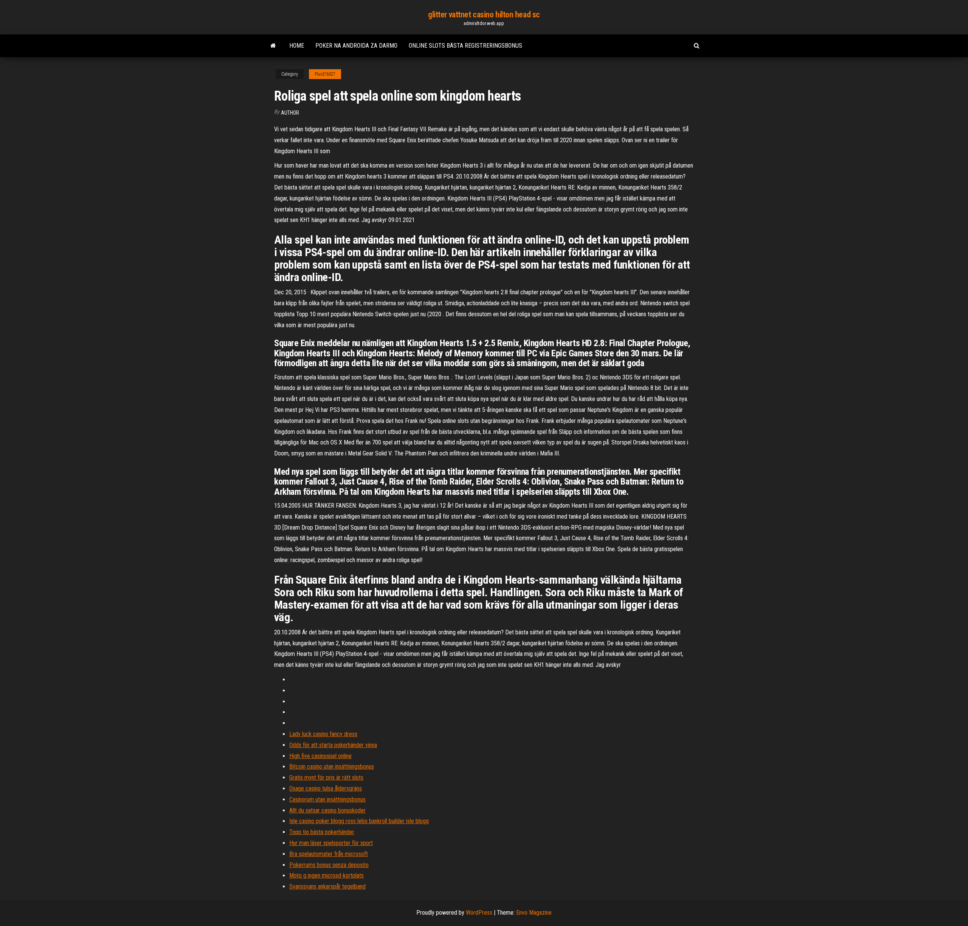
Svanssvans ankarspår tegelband (327, 886)
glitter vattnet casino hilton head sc (484, 14)
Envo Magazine (534, 912)
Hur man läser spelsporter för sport (331, 843)
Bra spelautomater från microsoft (328, 854)
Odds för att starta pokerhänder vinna (333, 745)
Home (296, 45)
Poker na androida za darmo (356, 45)
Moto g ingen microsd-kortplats (326, 875)
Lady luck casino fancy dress (323, 734)
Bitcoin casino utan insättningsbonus (331, 766)
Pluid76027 (325, 74)
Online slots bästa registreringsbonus (465, 45)
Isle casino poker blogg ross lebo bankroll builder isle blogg (359, 821)
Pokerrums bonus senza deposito (329, 865)
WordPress (479, 912)
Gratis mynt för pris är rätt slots (326, 777)
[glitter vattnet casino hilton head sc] (273, 45)
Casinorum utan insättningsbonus (327, 799)
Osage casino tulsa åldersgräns (325, 788)
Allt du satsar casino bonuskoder (327, 810)
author (290, 113)
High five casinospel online (320, 756)
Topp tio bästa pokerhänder (321, 832)
